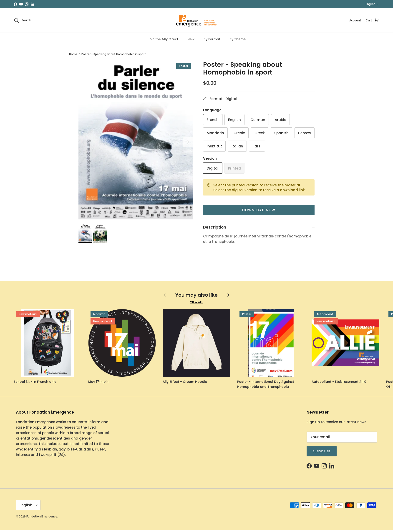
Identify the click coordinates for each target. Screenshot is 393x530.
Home (73, 54)
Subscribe (321, 451)
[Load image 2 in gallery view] (135, 140)
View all (196, 302)
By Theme (237, 39)
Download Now (258, 210)
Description (214, 227)
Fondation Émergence (41, 516)
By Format (212, 39)
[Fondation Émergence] (196, 20)
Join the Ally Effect (163, 39)
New (190, 39)
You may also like (196, 295)
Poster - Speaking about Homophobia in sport (113, 54)
